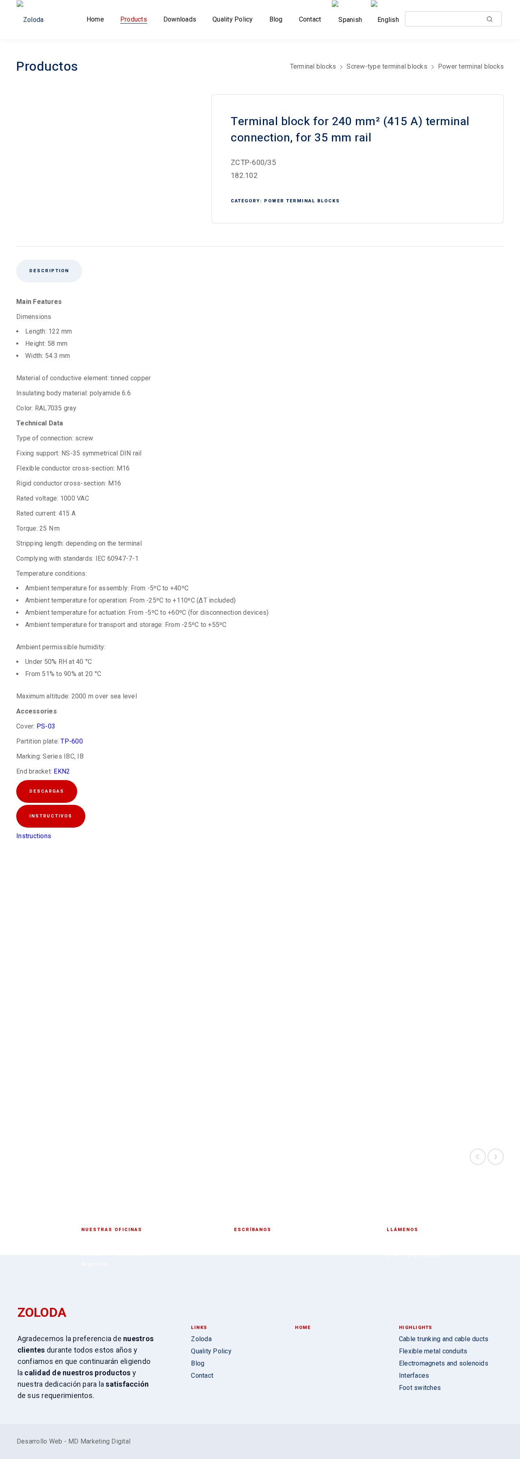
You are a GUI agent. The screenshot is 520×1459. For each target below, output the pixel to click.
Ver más (74, 1083)
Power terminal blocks (471, 66)
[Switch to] (348, 19)
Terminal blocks (313, 66)
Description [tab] (49, 270)
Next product (496, 1157)
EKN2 (62, 771)
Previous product (478, 1157)
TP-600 (72, 741)
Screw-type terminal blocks (387, 66)
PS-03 (46, 726)
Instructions (33, 836)
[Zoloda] (33, 19)
